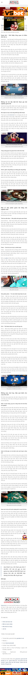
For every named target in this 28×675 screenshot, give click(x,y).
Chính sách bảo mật (7, 621)
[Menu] (2, 2)
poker (6, 258)
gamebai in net (20, 638)
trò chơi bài (11, 115)
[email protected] (10, 643)
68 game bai (8, 664)
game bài (17, 658)
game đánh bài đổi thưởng (12, 662)
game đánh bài (13, 660)
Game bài (3, 605)
